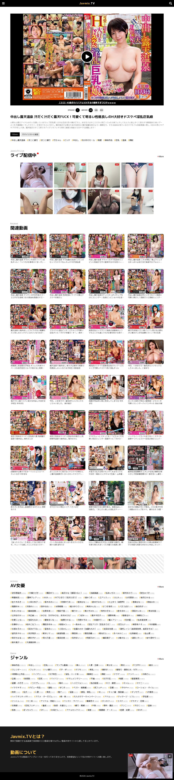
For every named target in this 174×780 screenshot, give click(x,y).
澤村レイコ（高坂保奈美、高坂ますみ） (139, 629)
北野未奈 (48, 611)
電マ (62, 692)
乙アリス (105, 597)
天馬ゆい (32, 606)
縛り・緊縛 (82, 705)
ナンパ (133, 674)
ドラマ (119, 674)
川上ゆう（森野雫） (119, 602)
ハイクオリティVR (22, 696)
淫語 (74, 692)
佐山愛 (149, 633)
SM (44, 710)
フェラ (35, 669)
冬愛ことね (18, 620)
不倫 (95, 678)
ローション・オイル (147, 687)
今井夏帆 (155, 624)
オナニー (143, 683)
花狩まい (77, 638)
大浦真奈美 (33, 642)
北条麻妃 (136, 633)
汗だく (139, 705)
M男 (96, 705)
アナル (109, 696)
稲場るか (128, 615)
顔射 (131, 140)
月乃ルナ (124, 624)
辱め (63, 683)
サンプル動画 (64, 665)
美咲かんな (93, 606)
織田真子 (108, 638)
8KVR (142, 710)
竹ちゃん (57, 140)
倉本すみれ (98, 602)
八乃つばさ (126, 606)
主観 (114, 687)
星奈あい (50, 629)
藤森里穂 (34, 611)
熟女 (125, 665)
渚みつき (90, 597)
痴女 (153, 665)
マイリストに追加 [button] (31, 134)
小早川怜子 (35, 602)
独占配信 (97, 683)
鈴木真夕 (17, 642)
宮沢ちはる (18, 638)
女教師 (17, 705)
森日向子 (141, 606)
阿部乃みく (93, 638)
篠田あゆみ (49, 624)
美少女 (112, 665)
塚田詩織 (90, 633)
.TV (87, 3)
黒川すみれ (91, 611)
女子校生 (55, 674)
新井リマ (48, 633)
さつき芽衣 (109, 606)
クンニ (126, 705)
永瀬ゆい (17, 624)
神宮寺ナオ (139, 624)
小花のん (65, 629)
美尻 (50, 692)
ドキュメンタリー (77, 678)
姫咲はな (83, 602)
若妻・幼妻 (127, 710)
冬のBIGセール (88, 140)
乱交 (27, 692)
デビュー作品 (37, 687)
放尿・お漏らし (63, 705)
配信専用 (138, 678)
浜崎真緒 (96, 593)
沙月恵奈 (132, 597)
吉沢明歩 (34, 633)
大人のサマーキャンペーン (87, 696)
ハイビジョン (80, 683)
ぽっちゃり (30, 710)
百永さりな (35, 629)
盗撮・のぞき (20, 683)
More (161, 156)
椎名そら (105, 633)
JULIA (118, 597)
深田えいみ (138, 611)
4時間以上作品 (21, 674)
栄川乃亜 (48, 638)
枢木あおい (51, 602)
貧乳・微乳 (88, 692)
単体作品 (108, 140)
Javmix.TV (90, 776)
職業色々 (93, 701)
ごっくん (18, 701)
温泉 (124, 140)
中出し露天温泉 (18, 140)
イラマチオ (19, 687)
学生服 (148, 696)
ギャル (128, 683)
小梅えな (123, 638)
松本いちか (113, 593)
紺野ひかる (67, 620)
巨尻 (43, 678)
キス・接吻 (113, 683)
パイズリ (39, 674)
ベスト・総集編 (82, 687)
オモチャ (127, 687)
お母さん (57, 710)
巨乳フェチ (32, 705)
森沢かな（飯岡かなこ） (74, 593)
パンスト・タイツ (73, 701)
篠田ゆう (52, 593)
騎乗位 (92, 674)
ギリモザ (137, 692)
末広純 (33, 615)
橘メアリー (115, 620)
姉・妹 (65, 696)
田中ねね (46, 606)
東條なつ (142, 615)
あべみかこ (120, 633)
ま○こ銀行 (33, 140)
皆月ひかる (147, 597)
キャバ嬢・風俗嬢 (118, 692)
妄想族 (29, 678)
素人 (81, 665)
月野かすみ (84, 620)
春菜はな (138, 602)
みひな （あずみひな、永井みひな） (58, 615)
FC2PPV (139, 665)
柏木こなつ (33, 624)
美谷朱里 (154, 611)
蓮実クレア (34, 597)
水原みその (18, 629)
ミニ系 (32, 701)
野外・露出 (111, 705)
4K (101, 692)
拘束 (16, 692)
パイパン (57, 678)
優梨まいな (51, 620)
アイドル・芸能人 (50, 701)
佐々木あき (18, 602)
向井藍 (130, 620)
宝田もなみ (35, 620)
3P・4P (66, 669)
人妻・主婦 (96, 665)
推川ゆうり (76, 606)
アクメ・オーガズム (46, 696)
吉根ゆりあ (67, 602)
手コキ (65, 687)
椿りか (76, 611)
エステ (122, 701)
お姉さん (149, 674)
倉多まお (123, 611)
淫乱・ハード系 (74, 674)
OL (52, 683)
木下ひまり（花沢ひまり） (68, 597)
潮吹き (107, 669)
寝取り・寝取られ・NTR (129, 669)
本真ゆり (99, 620)
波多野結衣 (19, 593)
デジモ (81, 669)
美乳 (94, 669)
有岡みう (65, 624)
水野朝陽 (61, 606)
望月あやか (18, 633)
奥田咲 (76, 633)
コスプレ (38, 683)
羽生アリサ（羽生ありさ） (101, 624)
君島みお (153, 602)
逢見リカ (137, 638)
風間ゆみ (17, 606)
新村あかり (130, 593)
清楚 (92, 710)
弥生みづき (147, 593)
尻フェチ (100, 687)
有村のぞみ (107, 611)
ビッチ (67, 140)
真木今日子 (98, 615)
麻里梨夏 (63, 633)
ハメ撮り (50, 669)
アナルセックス (75, 710)
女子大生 (109, 678)
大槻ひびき (36, 593)
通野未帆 (113, 615)
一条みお (79, 624)
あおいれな (18, 611)
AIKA (48, 597)
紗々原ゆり (153, 638)
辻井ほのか (18, 615)
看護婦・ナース (108, 710)
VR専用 (152, 692)
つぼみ (83, 615)
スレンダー (19, 669)
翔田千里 (63, 611)
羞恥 (52, 687)
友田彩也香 (110, 629)
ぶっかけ (108, 701)
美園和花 (18, 597)
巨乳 (117, 140)
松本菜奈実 (144, 620)
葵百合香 (63, 638)
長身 (16, 710)
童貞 (47, 705)
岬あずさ (34, 638)
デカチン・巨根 (140, 701)
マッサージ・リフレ (129, 696)
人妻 (39, 692)
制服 (100, 140)
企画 (16, 678)
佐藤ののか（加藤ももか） (87, 629)
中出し (76, 140)
